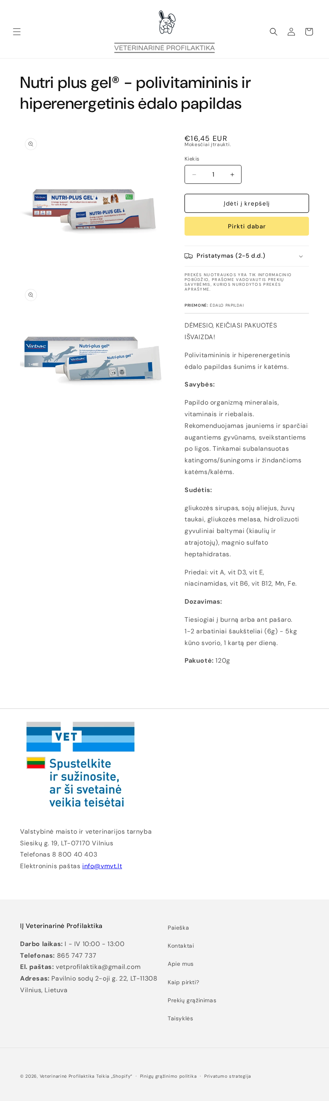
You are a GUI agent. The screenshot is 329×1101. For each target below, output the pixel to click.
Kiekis (192, 158)
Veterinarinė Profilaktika (67, 1076)
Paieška (178, 927)
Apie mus (181, 963)
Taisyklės (180, 1018)
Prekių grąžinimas (192, 1000)
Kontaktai (181, 945)
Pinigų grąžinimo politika (168, 1076)
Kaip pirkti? (183, 982)
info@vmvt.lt (102, 866)
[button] (17, 32)
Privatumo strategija (227, 1076)
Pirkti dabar (247, 226)
